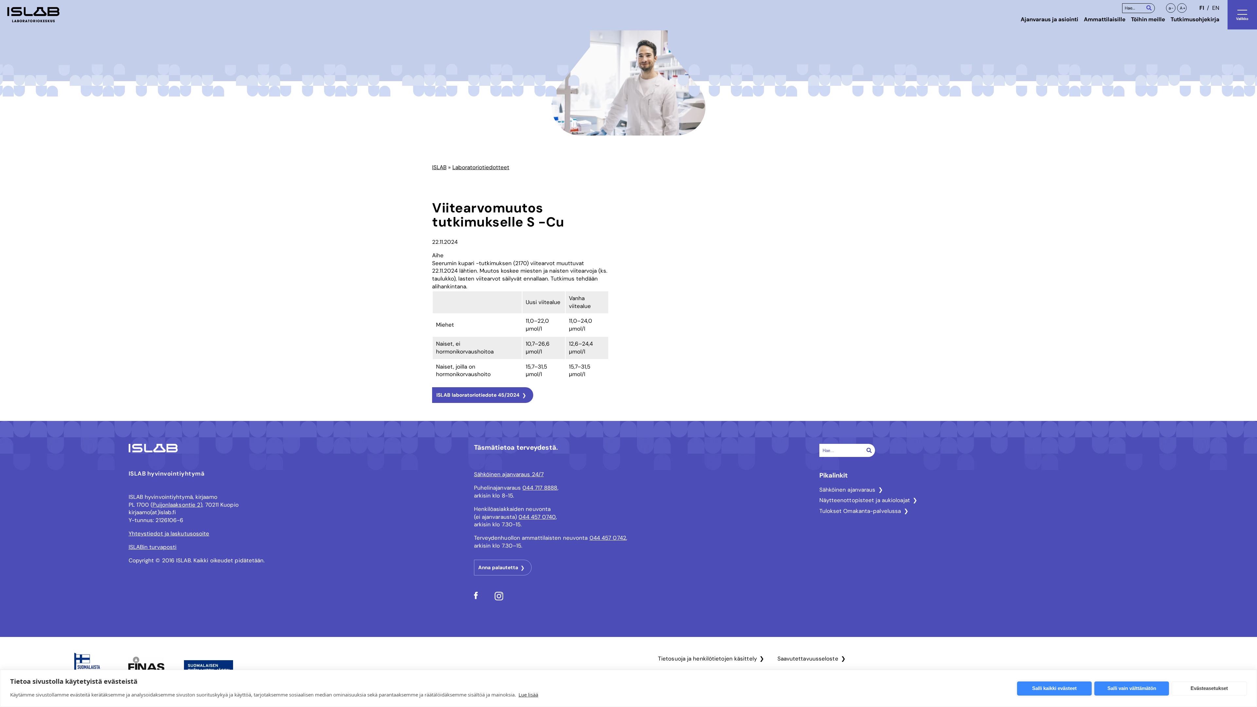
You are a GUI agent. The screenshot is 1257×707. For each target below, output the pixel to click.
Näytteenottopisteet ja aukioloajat (864, 500)
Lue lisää (528, 694)
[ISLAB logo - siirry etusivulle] (33, 15)
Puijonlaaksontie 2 (176, 504)
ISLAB (439, 167)
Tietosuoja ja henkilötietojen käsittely (707, 658)
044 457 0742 (608, 537)
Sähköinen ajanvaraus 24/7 (509, 474)
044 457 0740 (537, 516)
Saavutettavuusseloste (807, 658)
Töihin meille (1148, 19)
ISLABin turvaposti (153, 547)
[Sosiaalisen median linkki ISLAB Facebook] (476, 597)
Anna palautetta (498, 567)
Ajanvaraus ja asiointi (1049, 19)
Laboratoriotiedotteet (480, 167)
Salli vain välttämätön (1131, 688)
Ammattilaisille (1104, 19)
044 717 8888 (539, 487)
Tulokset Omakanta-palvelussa (860, 511)
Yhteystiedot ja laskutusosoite (169, 533)
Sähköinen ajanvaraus (847, 489)
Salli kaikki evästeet (1054, 688)
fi (1201, 7)
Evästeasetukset (1209, 688)
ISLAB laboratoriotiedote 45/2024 (477, 395)
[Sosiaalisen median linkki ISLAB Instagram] (499, 598)
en (1215, 7)
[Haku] (1149, 7)
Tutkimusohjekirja (1195, 19)
